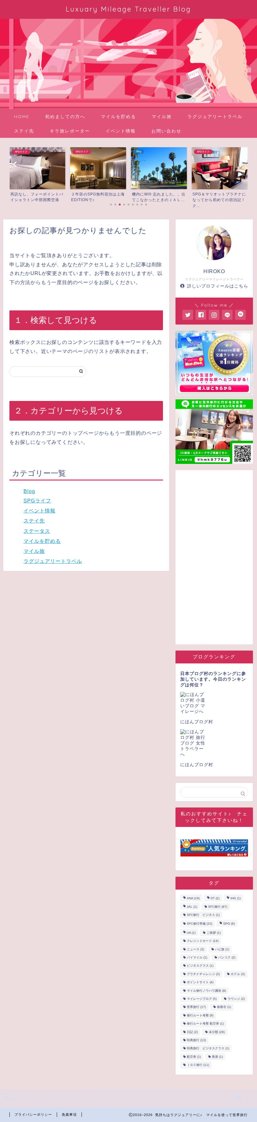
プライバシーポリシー (33, 1114)
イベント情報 (121, 131)
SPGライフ (37, 500)
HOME (21, 116)
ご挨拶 (214, 932)
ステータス (37, 531)
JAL (192, 906)
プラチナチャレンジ (203, 974)
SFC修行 (217, 906)
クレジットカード (202, 941)
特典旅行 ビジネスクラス (208, 1048)
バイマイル (197, 957)
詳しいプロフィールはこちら (217, 286)
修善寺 (224, 1007)
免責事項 (69, 1114)
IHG (235, 898)
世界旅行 (196, 1007)
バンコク (226, 957)
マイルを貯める (118, 116)
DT (215, 898)
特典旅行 (196, 1040)
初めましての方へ (65, 116)
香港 (217, 1056)
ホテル (238, 974)
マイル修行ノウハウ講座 (206, 990)
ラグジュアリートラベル (215, 116)
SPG (229, 924)
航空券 (194, 1056)
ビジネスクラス (200, 966)
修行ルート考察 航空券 (205, 1024)
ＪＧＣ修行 (198, 1065)
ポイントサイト (200, 982)
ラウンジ (236, 998)
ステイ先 (24, 131)
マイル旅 (162, 116)
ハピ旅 (222, 949)
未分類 (217, 1032)
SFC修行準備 (199, 924)
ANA (193, 898)
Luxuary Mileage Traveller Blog (128, 9)
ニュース (195, 949)
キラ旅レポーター (70, 131)
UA (191, 932)
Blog (29, 491)
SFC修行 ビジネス (203, 915)
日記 (192, 1032)
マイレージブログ (202, 998)
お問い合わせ (166, 131)
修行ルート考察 (200, 1015)
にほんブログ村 (196, 721)
